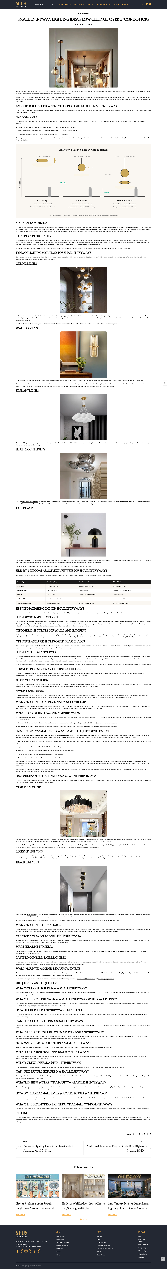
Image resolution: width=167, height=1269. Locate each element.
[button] (54, 660)
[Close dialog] (164, 2)
